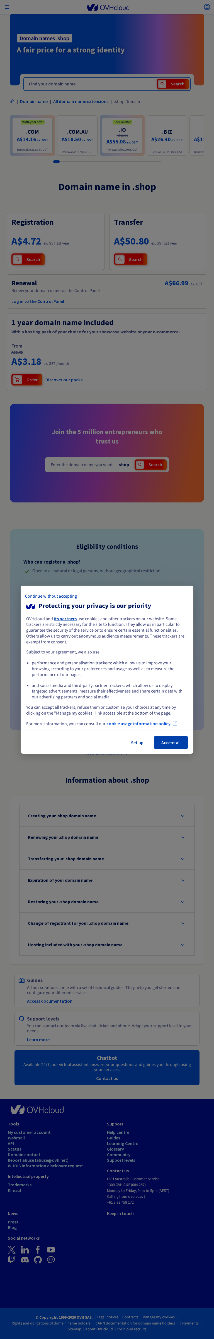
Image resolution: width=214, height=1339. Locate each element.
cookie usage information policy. (138, 723)
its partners (65, 618)
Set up (137, 742)
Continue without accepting (51, 596)
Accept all (171, 742)
